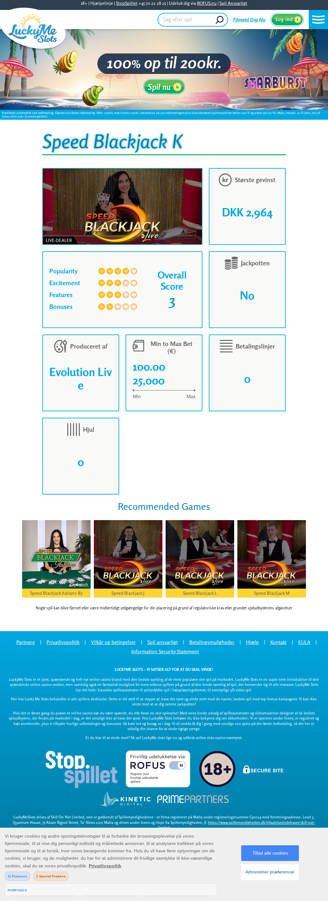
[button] (318, 19)
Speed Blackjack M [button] (272, 593)
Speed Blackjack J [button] (127, 593)
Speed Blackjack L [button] (200, 593)
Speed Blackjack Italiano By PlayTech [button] (56, 594)
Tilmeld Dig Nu (249, 19)
